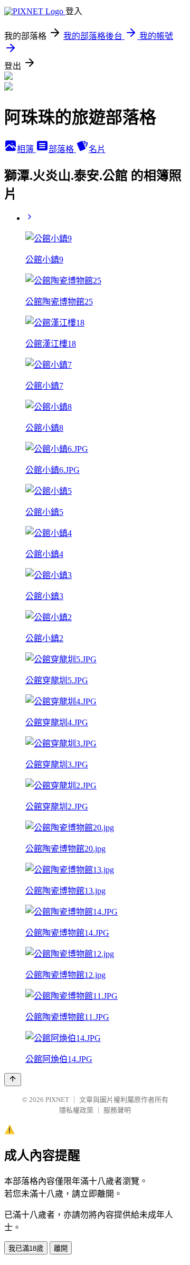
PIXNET (57, 1100)
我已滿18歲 (25, 1248)
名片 (97, 149)
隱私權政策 (76, 1110)
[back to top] (12, 1079)
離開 (61, 1248)
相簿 (26, 149)
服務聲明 (117, 1110)
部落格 (62, 149)
